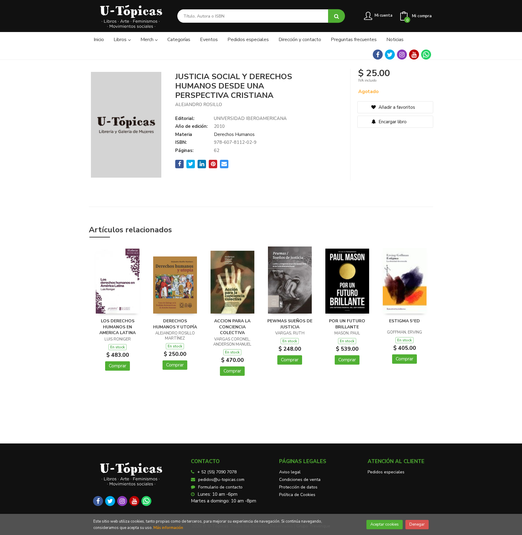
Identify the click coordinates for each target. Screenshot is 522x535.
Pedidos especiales (386, 472)
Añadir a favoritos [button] (396, 107)
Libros (121, 39)
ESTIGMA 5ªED (404, 321)
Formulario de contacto (220, 487)
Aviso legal (290, 472)
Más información (168, 527)
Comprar (117, 366)
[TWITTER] (390, 55)
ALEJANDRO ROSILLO (198, 105)
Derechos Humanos (234, 134)
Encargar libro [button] (392, 122)
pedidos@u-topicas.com (221, 479)
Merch (147, 39)
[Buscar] (336, 16)
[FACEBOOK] (378, 55)
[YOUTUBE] (414, 55)
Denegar (417, 524)
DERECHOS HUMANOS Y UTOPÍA (175, 324)
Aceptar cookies (384, 524)
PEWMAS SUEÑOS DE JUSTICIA (289, 324)
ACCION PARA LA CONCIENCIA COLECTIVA (232, 327)
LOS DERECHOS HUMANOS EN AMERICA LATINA (117, 327)
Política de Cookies (297, 495)
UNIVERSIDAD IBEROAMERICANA (250, 118)
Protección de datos (298, 487)
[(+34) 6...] (426, 55)
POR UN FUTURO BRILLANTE (347, 324)
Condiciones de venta (300, 479)
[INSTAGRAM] (402, 55)
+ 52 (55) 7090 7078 (217, 472)
